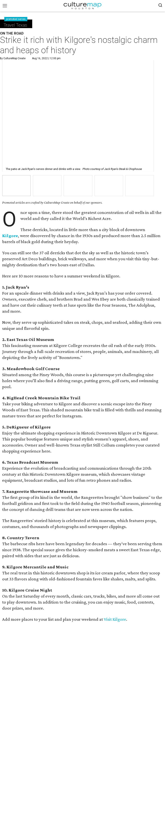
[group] (16, 185)
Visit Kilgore (115, 619)
